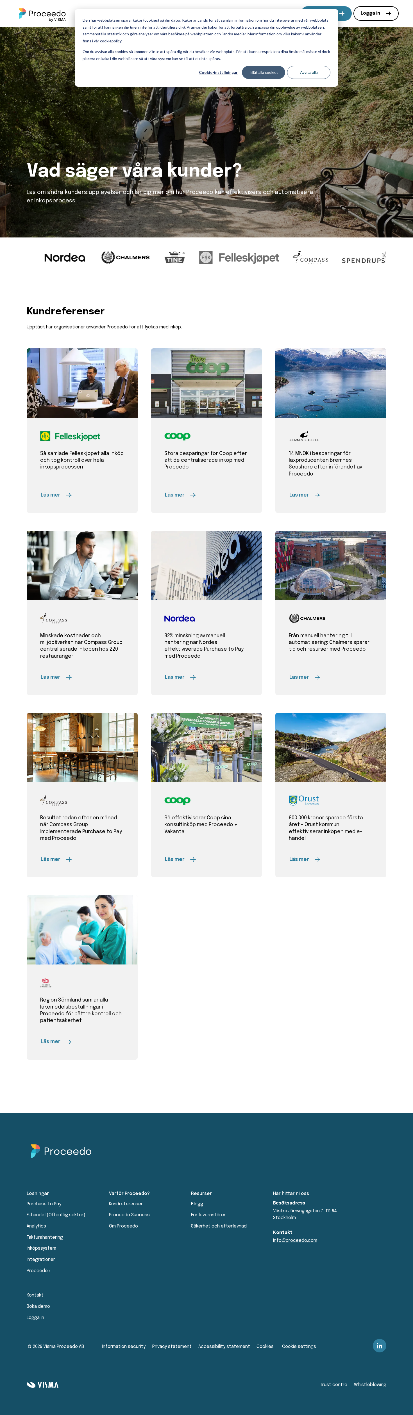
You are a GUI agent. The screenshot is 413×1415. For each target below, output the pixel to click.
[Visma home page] (42, 1385)
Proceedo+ (39, 1270)
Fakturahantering (45, 1237)
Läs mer (50, 495)
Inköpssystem (41, 1248)
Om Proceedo (123, 1226)
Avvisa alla (309, 72)
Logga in (370, 13)
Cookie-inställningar (218, 72)
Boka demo (38, 1306)
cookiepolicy (110, 40)
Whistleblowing (370, 1384)
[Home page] (42, 13)
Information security (124, 1346)
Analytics (36, 1226)
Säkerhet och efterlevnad (219, 1226)
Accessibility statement (224, 1346)
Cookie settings (299, 1346)
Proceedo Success (129, 1215)
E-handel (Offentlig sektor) (56, 1215)
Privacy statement (172, 1346)
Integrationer (41, 1259)
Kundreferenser (126, 1204)
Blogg (197, 1204)
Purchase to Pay (44, 1204)
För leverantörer (208, 1215)
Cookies (265, 1346)
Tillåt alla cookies (263, 72)
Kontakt (35, 1295)
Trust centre (333, 1384)
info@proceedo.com (295, 1240)
